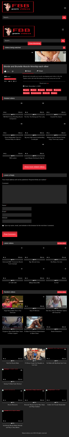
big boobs (58, 90)
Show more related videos (34, 167)
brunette (27, 93)
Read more (43, 83)
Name (4, 205)
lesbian (50, 90)
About (29, 71)
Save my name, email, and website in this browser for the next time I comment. (29, 225)
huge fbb (42, 90)
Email (4, 211)
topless (55, 93)
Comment (5, 183)
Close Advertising (34, 43)
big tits (27, 90)
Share (41, 71)
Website (4, 218)
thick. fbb (46, 93)
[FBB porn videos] (34, 7)
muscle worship (37, 93)
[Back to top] (63, 431)
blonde (34, 90)
